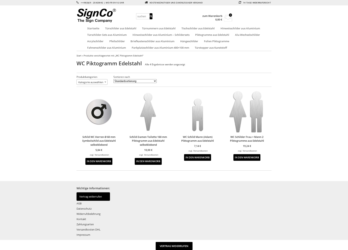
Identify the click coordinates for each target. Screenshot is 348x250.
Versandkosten (102, 154)
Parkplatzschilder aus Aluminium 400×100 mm (160, 47)
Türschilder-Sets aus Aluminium (107, 35)
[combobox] (92, 82)
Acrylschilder (95, 41)
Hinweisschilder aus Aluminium (240, 28)
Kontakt (81, 219)
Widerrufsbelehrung (88, 214)
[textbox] (92, 82)
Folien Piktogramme (216, 41)
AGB (79, 203)
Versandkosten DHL (88, 229)
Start (79, 55)
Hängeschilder (189, 41)
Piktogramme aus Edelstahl (212, 35)
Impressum (83, 235)
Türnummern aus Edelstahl (159, 28)
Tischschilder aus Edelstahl (198, 28)
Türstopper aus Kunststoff (211, 47)
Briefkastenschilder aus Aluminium (152, 41)
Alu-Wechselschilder (247, 35)
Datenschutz (84, 208)
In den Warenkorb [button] (99, 161)
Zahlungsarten (85, 224)
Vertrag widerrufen (90, 196)
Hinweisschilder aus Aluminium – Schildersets (161, 35)
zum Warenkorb (212, 16)
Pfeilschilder (117, 41)
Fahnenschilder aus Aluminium (106, 47)
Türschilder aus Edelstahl (120, 28)
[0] (228, 20)
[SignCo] (106, 16)
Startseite (93, 28)
